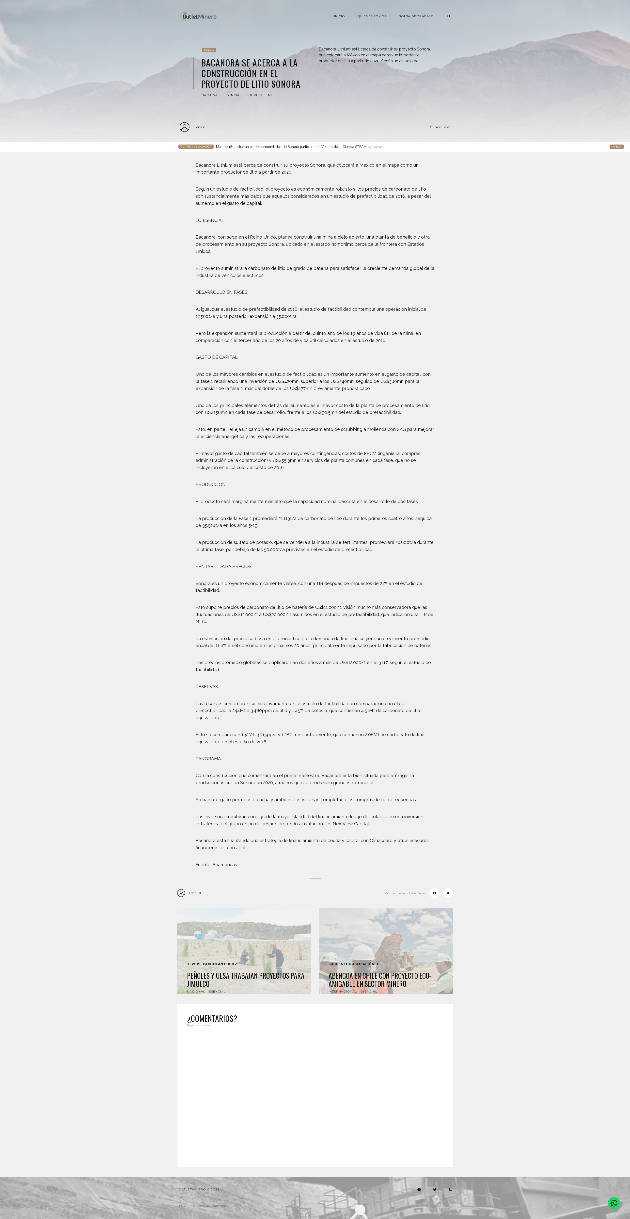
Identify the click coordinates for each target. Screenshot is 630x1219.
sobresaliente (260, 95)
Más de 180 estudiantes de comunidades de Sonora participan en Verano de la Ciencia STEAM (299, 147)
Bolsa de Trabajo (416, 16)
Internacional (343, 991)
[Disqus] (315, 1093)
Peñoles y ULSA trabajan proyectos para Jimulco (245, 980)
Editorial (200, 127)
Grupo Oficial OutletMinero (211, 1205)
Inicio (339, 16)
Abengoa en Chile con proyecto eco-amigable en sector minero (380, 980)
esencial (233, 95)
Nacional (211, 95)
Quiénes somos (371, 16)
